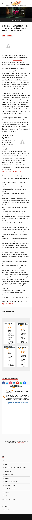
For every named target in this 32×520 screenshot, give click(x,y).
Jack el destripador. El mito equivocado (15, 467)
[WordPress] (24, 383)
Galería (5, 496)
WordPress (20, 517)
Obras (5, 464)
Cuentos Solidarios (10, 489)
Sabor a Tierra (8, 471)
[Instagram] (10, 383)
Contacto (5, 503)
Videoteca (6, 492)
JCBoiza (3, 35)
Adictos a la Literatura (20, 442)
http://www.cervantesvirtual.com (11, 171)
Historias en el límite (10, 485)
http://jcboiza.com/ (7, 304)
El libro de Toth (9, 474)
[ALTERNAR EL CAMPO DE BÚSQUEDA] (29, 4)
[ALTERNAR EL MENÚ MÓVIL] (2, 4)
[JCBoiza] (16, 3)
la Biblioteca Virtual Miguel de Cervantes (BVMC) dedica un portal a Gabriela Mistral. (15, 28)
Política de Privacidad (9, 510)
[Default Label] (14, 383)
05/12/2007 (10, 35)
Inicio (4, 461)
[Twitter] (7, 383)
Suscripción (6, 506)
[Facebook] (3, 383)
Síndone (7, 478)
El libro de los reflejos (11, 481)
